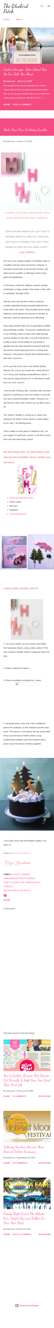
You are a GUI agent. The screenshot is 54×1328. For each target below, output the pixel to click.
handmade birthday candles (19, 878)
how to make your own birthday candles (22, 884)
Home (6, 19)
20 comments (20, 1163)
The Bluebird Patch (15, 8)
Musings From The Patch (16, 890)
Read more (45, 1096)
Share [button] (6, 104)
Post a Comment (22, 104)
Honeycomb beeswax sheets (21, 498)
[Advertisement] (27, 1004)
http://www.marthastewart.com (21, 853)
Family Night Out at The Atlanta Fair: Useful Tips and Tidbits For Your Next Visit (24, 1218)
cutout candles (21, 874)
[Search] (42, 5)
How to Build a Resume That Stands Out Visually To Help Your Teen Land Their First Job (26, 1080)
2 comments (19, 1096)
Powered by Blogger (29, 1305)
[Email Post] (5, 896)
